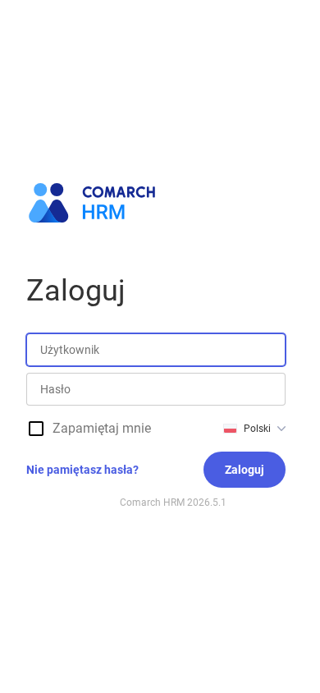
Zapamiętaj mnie (102, 428)
